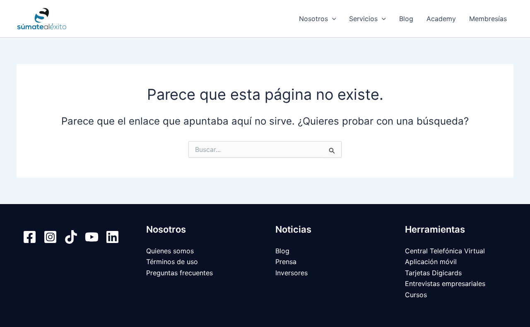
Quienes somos (170, 251)
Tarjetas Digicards (433, 273)
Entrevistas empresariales (445, 283)
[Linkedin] (112, 237)
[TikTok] (71, 237)
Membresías (488, 18)
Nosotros (313, 18)
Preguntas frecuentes (179, 273)
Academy (441, 18)
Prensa (285, 261)
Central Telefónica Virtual (445, 251)
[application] (332, 18)
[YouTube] (92, 237)
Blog (406, 18)
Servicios (363, 18)
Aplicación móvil (431, 261)
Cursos (416, 295)
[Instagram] (50, 237)
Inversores (291, 273)
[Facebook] (29, 237)
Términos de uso (172, 261)
